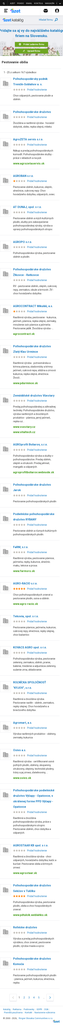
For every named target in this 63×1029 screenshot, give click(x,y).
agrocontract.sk (24, 334)
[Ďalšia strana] (50, 997)
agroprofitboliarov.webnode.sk (33, 472)
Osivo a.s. (19, 750)
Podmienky (29, 1009)
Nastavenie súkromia (44, 1012)
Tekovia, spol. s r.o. (26, 616)
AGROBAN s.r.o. (23, 176)
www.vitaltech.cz (24, 432)
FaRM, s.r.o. (20, 547)
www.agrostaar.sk (25, 873)
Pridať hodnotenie (37, 89)
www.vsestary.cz (24, 427)
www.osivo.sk (22, 778)
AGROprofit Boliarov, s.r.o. (30, 444)
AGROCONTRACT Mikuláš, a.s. (33, 306)
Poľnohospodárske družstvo (32, 112)
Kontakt (28, 1012)
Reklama (17, 1009)
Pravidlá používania (13, 1012)
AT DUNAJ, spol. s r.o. (27, 207)
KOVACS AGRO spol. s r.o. (30, 647)
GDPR (39, 1009)
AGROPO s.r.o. (22, 242)
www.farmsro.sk (24, 571)
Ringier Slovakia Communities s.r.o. (36, 1018)
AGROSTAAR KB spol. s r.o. (30, 845)
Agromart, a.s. (22, 722)
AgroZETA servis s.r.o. (28, 139)
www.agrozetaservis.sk (28, 163)
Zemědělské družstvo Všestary (33, 395)
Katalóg (6, 1009)
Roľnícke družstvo (25, 927)
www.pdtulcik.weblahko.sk (30, 915)
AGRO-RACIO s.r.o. (25, 583)
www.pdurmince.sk (25, 383)
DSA (46, 1009)
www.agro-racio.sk (25, 604)
